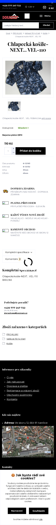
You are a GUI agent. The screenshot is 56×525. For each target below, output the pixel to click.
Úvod (8, 33)
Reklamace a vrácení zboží (23, 390)
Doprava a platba (17, 386)
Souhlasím (39, 511)
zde (40, 519)
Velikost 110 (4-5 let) (32, 33)
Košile (45, 33)
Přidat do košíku (30, 150)
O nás (10, 377)
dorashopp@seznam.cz (15, 313)
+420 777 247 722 (11, 5)
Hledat (46, 25)
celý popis (46, 118)
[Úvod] (10, 16)
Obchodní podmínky (19, 394)
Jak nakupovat (15, 381)
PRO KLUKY (17, 33)
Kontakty (12, 399)
